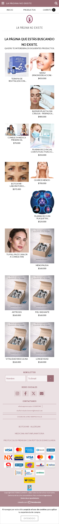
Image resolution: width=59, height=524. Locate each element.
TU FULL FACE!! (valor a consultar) (16, 255)
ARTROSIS (17, 312)
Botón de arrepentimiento (30, 498)
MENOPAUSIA (42, 265)
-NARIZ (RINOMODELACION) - (42, 74)
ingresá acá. (47, 495)
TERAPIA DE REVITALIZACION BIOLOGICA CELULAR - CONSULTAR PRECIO (16, 79)
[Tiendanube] (30, 503)
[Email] (42, 394)
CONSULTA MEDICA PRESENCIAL (17, 138)
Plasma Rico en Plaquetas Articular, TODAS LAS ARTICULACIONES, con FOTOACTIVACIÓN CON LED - (42, 217)
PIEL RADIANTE (42, 312)
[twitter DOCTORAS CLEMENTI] (33, 394)
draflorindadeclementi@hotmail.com (30, 411)
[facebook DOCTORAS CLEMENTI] (25, 394)
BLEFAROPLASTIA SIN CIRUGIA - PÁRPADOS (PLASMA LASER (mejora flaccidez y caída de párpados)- (42, 112)
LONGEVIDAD (42, 359)
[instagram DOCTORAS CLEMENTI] (17, 394)
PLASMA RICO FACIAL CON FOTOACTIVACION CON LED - (42, 150)
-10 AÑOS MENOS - (42, 180)
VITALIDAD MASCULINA (17, 359)
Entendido (29, 518)
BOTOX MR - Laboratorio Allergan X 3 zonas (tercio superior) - (17, 184)
